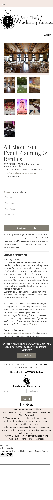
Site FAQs (44, 364)
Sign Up (27, 398)
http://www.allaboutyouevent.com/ (20, 173)
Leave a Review (26, 355)
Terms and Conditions (31, 409)
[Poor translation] (9, 455)
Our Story (33, 367)
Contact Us (33, 364)
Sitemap (16, 409)
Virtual (23, 364)
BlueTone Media (36, 439)
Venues (7, 364)
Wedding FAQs (21, 367)
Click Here (33, 324)
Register (7, 192)
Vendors (15, 364)
